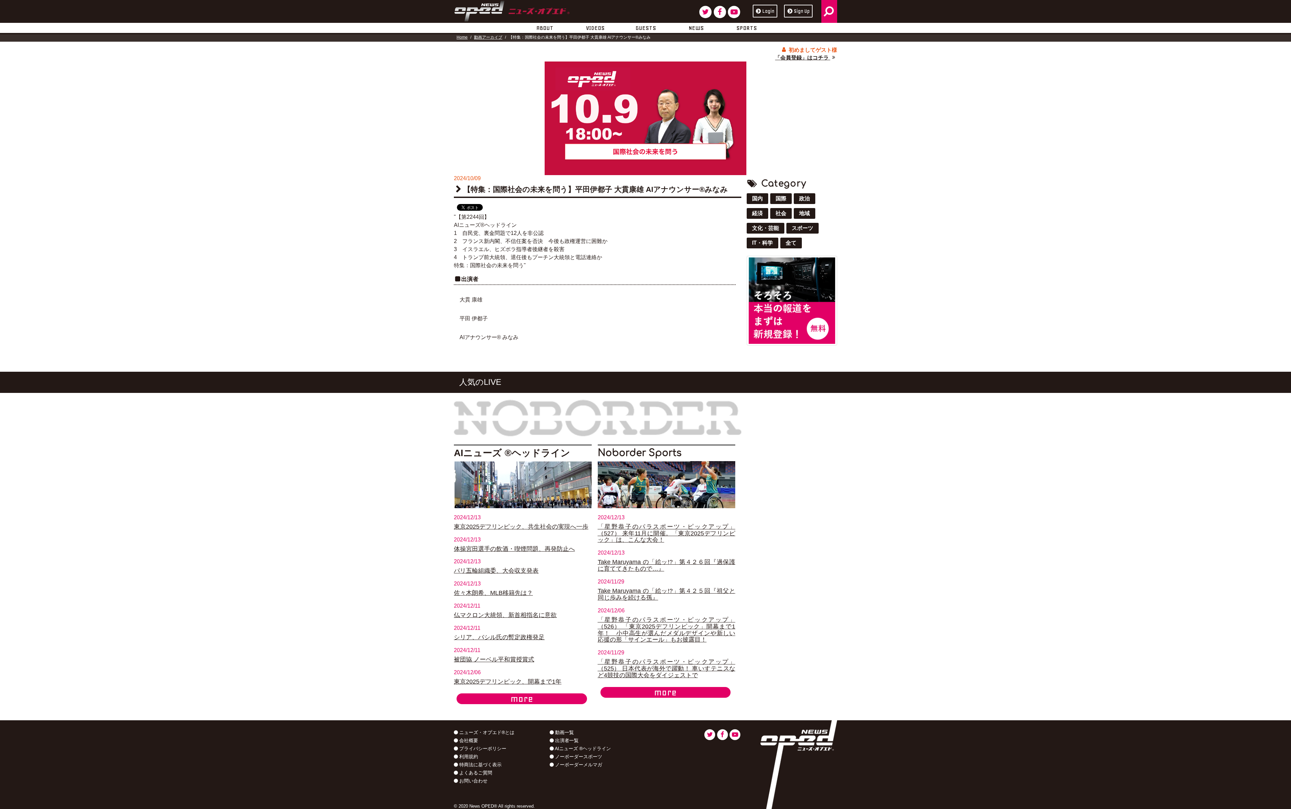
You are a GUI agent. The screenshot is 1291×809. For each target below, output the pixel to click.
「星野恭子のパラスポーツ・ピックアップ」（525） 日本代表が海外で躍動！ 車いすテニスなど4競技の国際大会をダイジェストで (667, 668)
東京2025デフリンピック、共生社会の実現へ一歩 (521, 526)
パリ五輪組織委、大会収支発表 (496, 570)
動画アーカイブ (488, 37)
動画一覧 (564, 732)
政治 (804, 198)
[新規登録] (792, 300)
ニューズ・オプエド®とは (486, 732)
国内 (757, 198)
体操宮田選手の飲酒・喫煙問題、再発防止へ (514, 548)
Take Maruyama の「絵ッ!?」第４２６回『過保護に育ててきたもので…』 (667, 565)
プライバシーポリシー (482, 748)
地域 (804, 213)
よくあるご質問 (475, 772)
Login (768, 11)
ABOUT (544, 28)
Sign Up (802, 11)
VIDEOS (595, 28)
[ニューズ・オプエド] (512, 9)
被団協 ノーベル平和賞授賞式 (494, 659)
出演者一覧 (566, 740)
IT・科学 (762, 243)
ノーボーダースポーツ (578, 756)
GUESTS (645, 28)
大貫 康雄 (471, 299)
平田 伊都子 (474, 318)
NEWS (696, 28)
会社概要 (468, 740)
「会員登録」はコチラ (802, 57)
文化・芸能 (765, 228)
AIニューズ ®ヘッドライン (582, 748)
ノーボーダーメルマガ (578, 764)
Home (462, 37)
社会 (781, 213)
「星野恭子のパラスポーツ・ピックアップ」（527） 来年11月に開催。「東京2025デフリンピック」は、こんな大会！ (667, 533)
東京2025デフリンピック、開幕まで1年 (507, 681)
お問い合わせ (472, 780)
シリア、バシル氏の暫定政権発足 (499, 637)
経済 (757, 213)
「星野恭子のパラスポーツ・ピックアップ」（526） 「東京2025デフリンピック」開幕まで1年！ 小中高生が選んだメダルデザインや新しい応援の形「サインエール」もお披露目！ (667, 629)
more (521, 698)
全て (791, 243)
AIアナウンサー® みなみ (489, 337)
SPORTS (746, 28)
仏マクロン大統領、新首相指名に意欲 (505, 615)
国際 (781, 198)
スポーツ (802, 228)
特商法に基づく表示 (480, 764)
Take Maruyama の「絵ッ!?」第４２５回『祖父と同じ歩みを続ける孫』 (667, 594)
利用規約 (468, 756)
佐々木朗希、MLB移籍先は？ (493, 593)
